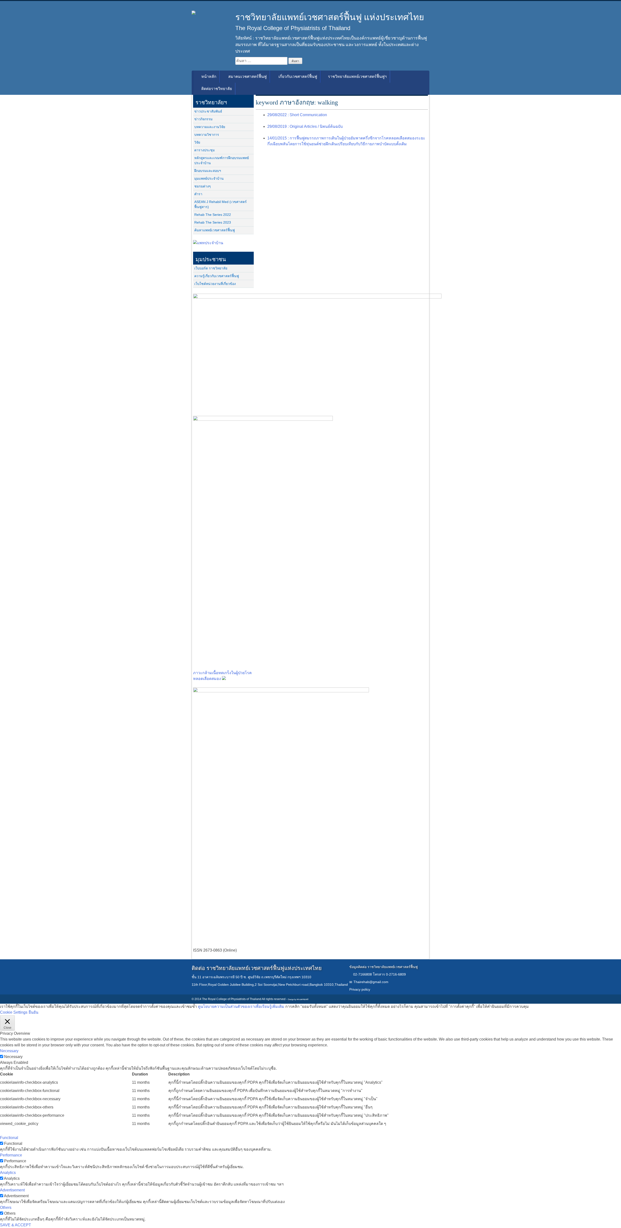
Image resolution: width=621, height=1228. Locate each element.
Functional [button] (9, 1138)
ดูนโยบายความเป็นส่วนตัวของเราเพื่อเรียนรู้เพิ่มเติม (241, 1006)
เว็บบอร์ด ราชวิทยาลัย (210, 268)
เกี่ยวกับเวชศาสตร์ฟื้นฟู (297, 76)
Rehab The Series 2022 (212, 215)
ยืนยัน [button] (33, 1012)
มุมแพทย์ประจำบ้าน (209, 178)
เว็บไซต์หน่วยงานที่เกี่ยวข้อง (215, 284)
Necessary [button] (9, 1051)
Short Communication (297, 115)
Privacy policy (359, 989)
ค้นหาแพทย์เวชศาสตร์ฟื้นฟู (214, 230)
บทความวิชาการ (206, 135)
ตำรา (198, 194)
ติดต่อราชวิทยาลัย (216, 89)
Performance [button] (11, 1155)
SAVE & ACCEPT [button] (15, 1225)
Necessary (13, 1057)
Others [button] (5, 1207)
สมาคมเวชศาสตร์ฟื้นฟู (247, 76)
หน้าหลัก (208, 76)
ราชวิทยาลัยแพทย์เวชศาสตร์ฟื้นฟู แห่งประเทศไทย (329, 17)
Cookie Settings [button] (13, 1012)
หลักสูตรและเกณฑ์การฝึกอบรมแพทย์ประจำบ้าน (221, 160)
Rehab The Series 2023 (212, 222)
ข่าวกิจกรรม (203, 119)
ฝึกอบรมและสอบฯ (207, 171)
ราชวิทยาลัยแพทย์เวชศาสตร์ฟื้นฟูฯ (357, 76)
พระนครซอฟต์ (302, 999)
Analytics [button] (8, 1173)
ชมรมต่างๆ (202, 186)
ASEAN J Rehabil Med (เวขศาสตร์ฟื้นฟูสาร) (220, 204)
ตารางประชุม (204, 150)
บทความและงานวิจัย (209, 127)
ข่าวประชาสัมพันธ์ (208, 111)
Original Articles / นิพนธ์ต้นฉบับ (305, 126)
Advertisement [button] (12, 1190)
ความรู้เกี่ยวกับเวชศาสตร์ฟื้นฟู (216, 276)
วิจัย (197, 142)
